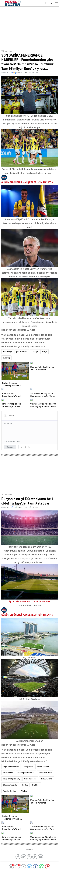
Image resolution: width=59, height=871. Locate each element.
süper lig (6, 358)
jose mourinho (21, 352)
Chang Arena (28, 766)
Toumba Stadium (9, 791)
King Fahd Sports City (11, 779)
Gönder (9, 447)
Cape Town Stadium (11, 766)
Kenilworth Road (45, 773)
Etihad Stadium (43, 766)
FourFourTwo (8, 773)
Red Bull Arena (46, 779)
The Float (35, 785)
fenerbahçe (7, 352)
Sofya (44, 352)
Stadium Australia (10, 785)
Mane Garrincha (30, 779)
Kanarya (35, 352)
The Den (24, 785)
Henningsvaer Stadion (25, 773)
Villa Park (24, 791)
